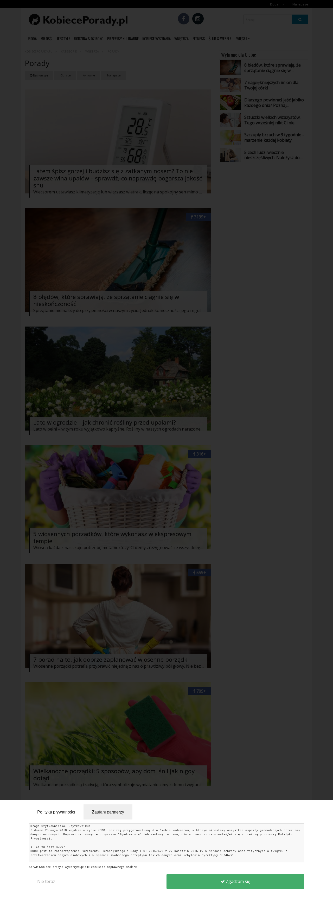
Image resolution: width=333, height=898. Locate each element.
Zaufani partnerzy (108, 812)
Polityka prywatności (56, 812)
